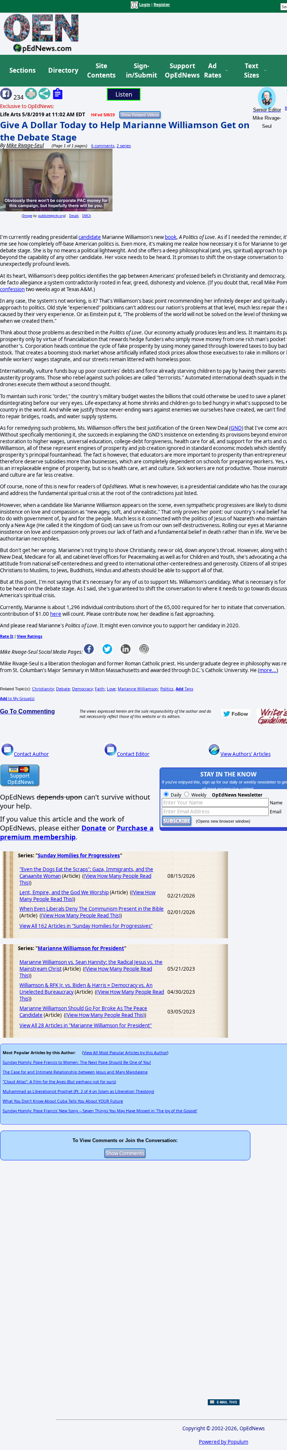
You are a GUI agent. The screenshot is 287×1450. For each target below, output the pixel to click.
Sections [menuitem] (22, 70)
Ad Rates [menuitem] (212, 71)
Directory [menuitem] (62, 70)
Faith (100, 688)
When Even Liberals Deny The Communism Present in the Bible (91, 908)
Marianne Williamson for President (81, 948)
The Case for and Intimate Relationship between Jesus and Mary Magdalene (75, 1072)
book (170, 237)
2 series (124, 145)
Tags (184, 688)
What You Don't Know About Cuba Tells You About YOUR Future (63, 1101)
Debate (63, 688)
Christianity (43, 688)
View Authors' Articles (245, 754)
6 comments (102, 145)
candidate (89, 237)
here (55, 614)
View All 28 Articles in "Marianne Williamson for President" (85, 1025)
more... (268, 670)
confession (12, 289)
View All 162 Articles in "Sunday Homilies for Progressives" (85, 926)
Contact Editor (133, 754)
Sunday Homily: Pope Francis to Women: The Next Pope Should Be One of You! (77, 1062)
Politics (166, 688)
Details (74, 216)
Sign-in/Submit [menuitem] (140, 71)
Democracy (82, 688)
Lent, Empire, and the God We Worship (64, 892)
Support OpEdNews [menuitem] (179, 71)
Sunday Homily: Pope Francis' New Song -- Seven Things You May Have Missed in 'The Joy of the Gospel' (100, 1110)
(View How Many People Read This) (80, 915)
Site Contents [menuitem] (101, 71)
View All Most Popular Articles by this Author (125, 1052)
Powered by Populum (223, 1441)
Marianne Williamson (138, 688)
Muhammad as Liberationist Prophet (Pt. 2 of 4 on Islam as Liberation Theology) (78, 1091)
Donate (93, 827)
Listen (123, 94)
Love (111, 688)
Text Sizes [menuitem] (251, 71)
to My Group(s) (17, 698)
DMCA (86, 216)
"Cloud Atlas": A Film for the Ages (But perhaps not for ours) (59, 1081)
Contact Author (31, 754)
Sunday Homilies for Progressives (79, 855)
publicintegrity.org (51, 215)
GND (236, 428)
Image (27, 215)
